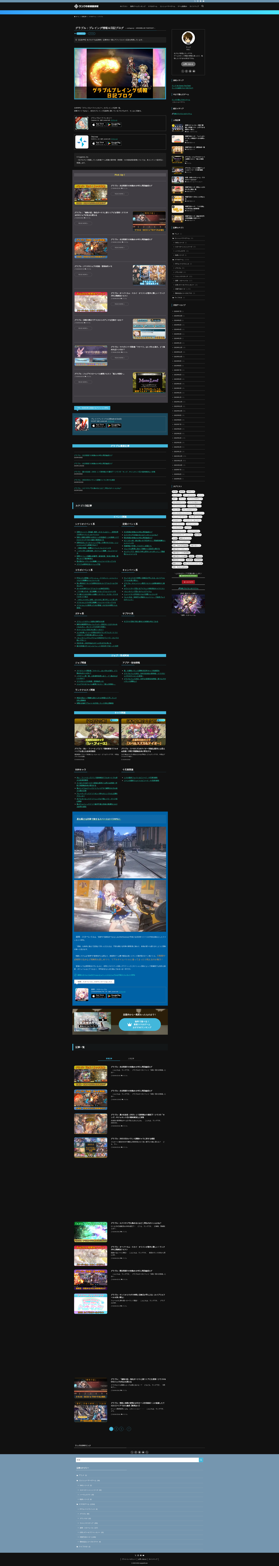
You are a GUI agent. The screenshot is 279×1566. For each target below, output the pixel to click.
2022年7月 (179, 451)
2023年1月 (179, 424)
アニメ (178, 261)
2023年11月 (179, 379)
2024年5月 (179, 352)
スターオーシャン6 (195, 544)
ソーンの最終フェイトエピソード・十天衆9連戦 (141, 780)
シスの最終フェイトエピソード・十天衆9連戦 (140, 777)
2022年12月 (179, 429)
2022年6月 (179, 456)
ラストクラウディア (183, 303)
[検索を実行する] (201, 1460)
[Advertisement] (120, 1189)
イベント (200, 522)
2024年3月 (179, 361)
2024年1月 (179, 370)
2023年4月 (179, 411)
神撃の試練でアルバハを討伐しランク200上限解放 (95, 703)
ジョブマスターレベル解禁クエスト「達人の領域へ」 (96, 684)
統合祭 (191, 583)
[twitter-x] (195, 1)
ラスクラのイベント (179, 558)
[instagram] (197, 1)
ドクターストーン (178, 551)
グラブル (179, 295)
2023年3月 (179, 415)
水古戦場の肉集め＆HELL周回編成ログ (138, 532)
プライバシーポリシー (129, 1559)
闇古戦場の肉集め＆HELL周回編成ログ (138, 538)
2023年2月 (179, 420)
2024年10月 (179, 343)
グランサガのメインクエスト (182, 540)
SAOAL (182, 519)
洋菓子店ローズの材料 (180, 583)
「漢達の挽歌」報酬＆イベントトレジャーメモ (94, 548)
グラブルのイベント (179, 529)
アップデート (177, 522)
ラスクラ (188, 555)
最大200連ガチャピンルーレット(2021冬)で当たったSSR (97, 646)
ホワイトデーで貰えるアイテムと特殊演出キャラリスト (144, 588)
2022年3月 (179, 470)
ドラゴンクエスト (192, 551)
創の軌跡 (198, 562)
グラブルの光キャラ (194, 529)
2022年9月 (179, 442)
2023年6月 (179, 402)
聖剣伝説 (199, 583)
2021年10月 (179, 492)
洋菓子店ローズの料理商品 (181, 580)
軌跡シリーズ (180, 282)
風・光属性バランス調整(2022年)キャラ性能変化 (142, 671)
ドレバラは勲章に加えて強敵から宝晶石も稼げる (142, 549)
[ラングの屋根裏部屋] (86, 6)
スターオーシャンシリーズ (185, 274)
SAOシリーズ (181, 270)
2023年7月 (179, 397)
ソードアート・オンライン (192, 547)
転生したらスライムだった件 (193, 590)
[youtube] (203, 1)
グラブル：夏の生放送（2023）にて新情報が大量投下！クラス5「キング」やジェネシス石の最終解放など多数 (114, 472)
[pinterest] (200, 1)
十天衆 (175, 565)
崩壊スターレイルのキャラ (181, 569)
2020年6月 (179, 501)
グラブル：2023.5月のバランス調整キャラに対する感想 (94, 480)
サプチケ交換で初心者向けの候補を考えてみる (141, 621)
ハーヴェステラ (182, 278)
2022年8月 (179, 447)
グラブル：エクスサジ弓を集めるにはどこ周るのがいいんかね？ (98, 488)
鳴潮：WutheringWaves (180, 594)
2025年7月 (179, 338)
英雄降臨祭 (198, 587)
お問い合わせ (188, 91)
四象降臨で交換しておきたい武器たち (138, 546)
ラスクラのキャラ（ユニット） (182, 562)
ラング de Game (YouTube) (181, 113)
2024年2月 (179, 366)
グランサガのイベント (189, 537)
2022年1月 (179, 479)
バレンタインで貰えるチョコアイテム (138, 591)
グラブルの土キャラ (179, 533)
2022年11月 (179, 433)
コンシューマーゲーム (183, 265)
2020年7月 (179, 497)
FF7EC (175, 519)
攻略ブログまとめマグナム (183, 141)
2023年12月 (179, 375)
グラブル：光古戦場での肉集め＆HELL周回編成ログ (93, 455)
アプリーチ (114, 120)
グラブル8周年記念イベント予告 (88, 564)
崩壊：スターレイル (183, 308)
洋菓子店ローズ (183, 316)
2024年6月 (179, 347)
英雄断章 (189, 587)
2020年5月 (179, 506)
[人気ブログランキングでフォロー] (188, 603)
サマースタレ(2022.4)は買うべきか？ (90, 630)
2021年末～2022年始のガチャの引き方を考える (94, 643)
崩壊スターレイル (185, 565)
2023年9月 (179, 388)
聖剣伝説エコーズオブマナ (185, 320)
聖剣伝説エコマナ (178, 587)
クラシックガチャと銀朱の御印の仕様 (90, 621)
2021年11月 (180, 488)
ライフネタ (179, 325)
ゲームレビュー (199, 540)
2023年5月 (179, 406)
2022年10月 (179, 438)
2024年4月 (179, 356)
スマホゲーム (81, 33)
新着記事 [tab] (109, 1058)
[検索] (146, 1452)
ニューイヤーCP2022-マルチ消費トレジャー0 (140, 594)
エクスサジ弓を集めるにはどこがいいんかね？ (141, 535)
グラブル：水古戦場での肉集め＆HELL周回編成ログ (93, 463)
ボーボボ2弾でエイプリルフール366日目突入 (93, 588)
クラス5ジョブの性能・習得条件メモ (90, 681)
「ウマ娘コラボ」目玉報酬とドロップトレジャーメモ (96, 591)
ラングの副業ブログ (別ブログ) (182, 115)
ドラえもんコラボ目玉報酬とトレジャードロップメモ (96, 602)
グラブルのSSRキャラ (195, 526)
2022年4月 (179, 465)
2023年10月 (179, 384)
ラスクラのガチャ (193, 558)
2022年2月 (179, 474)
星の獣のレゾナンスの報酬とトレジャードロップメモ (96, 561)
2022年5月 (179, 461)
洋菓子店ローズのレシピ (180, 576)
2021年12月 (180, 483)
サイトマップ (153, 1559)
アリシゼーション (189, 522)
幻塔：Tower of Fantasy (180, 573)
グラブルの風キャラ (194, 533)
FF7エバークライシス (183, 291)
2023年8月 (179, 393)
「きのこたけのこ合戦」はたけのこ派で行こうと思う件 (97, 600)
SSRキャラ (190, 519)
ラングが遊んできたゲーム (181, 127)
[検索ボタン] (202, 6)
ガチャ (175, 526)
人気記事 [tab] (131, 1058)
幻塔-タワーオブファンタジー (186, 312)
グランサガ (180, 299)
